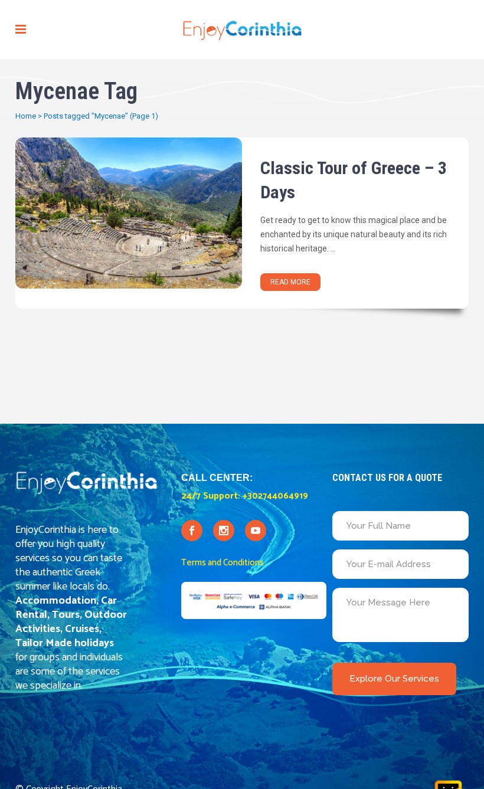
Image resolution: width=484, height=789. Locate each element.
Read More (290, 282)
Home (25, 116)
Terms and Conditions (222, 562)
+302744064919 (275, 496)
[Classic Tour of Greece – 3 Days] (128, 213)
